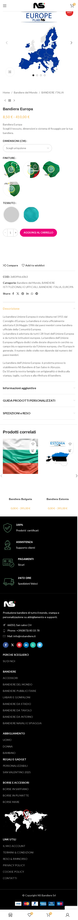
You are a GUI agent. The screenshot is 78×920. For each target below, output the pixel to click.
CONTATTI (10, 878)
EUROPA (68, 287)
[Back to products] (9, 100)
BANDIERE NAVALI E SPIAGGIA (22, 723)
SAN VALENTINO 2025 (17, 772)
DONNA (8, 746)
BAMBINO (9, 752)
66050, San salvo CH (19, 625)
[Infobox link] (39, 528)
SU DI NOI (9, 661)
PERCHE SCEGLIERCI (16, 654)
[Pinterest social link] (22, 293)
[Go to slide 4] (45, 75)
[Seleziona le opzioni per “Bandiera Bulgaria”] (33, 450)
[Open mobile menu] (5, 5)
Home (6, 92)
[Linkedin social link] (27, 293)
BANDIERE (9, 671)
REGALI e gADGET (14, 759)
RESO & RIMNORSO (15, 858)
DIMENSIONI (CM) (14, 140)
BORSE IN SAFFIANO (16, 789)
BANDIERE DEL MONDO (17, 684)
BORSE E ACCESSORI (16, 782)
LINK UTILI (9, 839)
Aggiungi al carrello (38, 232)
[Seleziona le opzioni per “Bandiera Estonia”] (70, 450)
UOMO (7, 739)
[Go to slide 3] (41, 75)
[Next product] (14, 100)
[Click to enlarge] (10, 72)
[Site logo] (39, 5)
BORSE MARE (11, 801)
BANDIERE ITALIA (52, 92)
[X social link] (17, 293)
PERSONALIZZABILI (15, 765)
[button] (6, 43)
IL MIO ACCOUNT (14, 846)
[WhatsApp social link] (32, 293)
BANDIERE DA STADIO (17, 703)
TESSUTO (9, 203)
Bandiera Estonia (58, 499)
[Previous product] (5, 100)
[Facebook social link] (13, 293)
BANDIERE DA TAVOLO (17, 710)
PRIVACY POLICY (14, 865)
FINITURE (9, 157)
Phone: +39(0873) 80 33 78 (23, 630)
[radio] (11, 169)
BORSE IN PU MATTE (16, 795)
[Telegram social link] (36, 293)
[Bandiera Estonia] (57, 467)
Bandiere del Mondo (25, 92)
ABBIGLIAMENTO (14, 733)
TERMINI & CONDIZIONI (18, 852)
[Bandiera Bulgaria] (20, 467)
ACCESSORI (10, 678)
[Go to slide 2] (37, 75)
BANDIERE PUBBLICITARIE (19, 690)
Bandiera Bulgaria (20, 499)
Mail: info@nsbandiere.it (21, 636)
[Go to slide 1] (33, 75)
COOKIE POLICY (13, 871)
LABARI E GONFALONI (16, 697)
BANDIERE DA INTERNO (18, 716)
